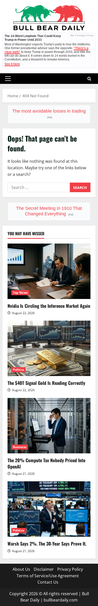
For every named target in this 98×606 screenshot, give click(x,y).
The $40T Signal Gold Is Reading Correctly (46, 383)
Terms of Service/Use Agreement (48, 576)
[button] (8, 78)
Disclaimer (44, 569)
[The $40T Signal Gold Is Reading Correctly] (49, 348)
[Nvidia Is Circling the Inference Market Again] (49, 271)
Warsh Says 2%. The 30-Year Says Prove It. (47, 543)
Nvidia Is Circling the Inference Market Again (49, 305)
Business (19, 447)
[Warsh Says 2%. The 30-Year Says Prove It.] (49, 509)
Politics (18, 369)
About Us (21, 569)
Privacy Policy (70, 569)
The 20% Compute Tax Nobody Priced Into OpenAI (46, 463)
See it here (12, 64)
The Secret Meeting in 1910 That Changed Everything (49, 211)
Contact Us (47, 582)
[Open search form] (89, 79)
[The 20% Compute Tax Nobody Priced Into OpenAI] (49, 425)
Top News (20, 292)
